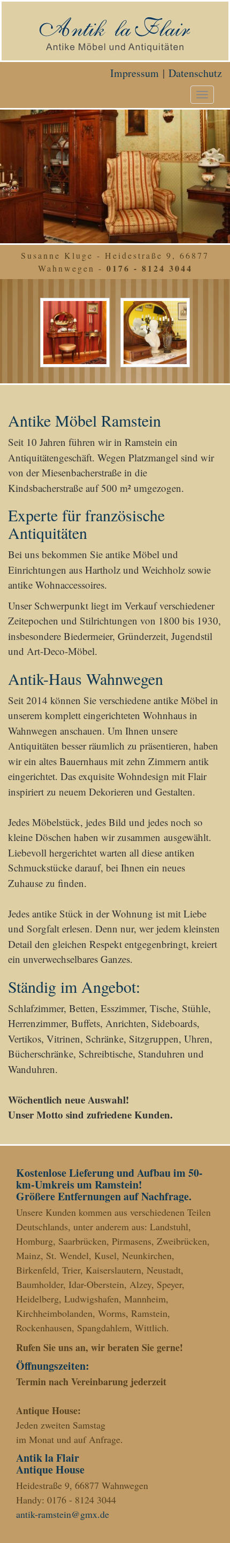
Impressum (134, 73)
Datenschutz (195, 73)
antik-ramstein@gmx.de (62, 1514)
